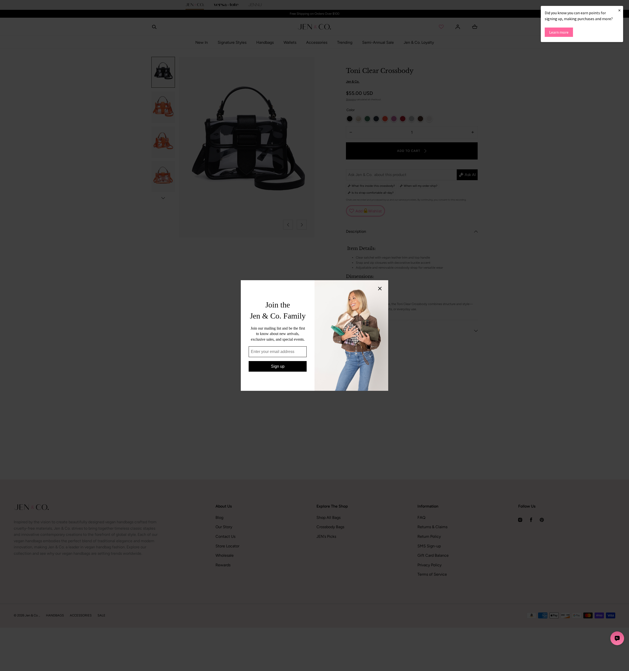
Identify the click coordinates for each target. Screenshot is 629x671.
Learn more (559, 32)
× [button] (619, 10)
